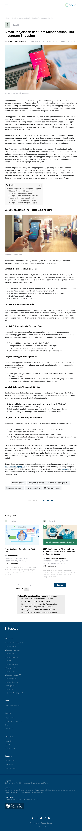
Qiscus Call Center (11, 682)
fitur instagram (18, 483)
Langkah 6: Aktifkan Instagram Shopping (24, 202)
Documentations (10, 768)
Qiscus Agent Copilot (12, 664)
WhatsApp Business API (13, 675)
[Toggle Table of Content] (38, 185)
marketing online (33, 488)
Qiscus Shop (9, 653)
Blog (6, 725)
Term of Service (46, 823)
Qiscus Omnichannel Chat (14, 643)
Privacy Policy (34, 823)
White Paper (9, 728)
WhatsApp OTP (10, 686)
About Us (8, 741)
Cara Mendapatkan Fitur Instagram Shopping (24, 188)
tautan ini (65, 469)
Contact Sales (10, 761)
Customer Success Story (13, 721)
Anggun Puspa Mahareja (56, 558)
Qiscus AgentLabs (11, 646)
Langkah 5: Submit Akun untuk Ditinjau (23, 200)
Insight (7, 18)
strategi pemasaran (52, 488)
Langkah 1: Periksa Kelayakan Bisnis (22, 191)
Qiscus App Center (11, 657)
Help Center (9, 764)
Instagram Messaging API (15, 467)
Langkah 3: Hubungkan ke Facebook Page (25, 195)
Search (60, 585)
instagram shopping (14, 488)
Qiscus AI (8, 661)
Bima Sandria (13, 556)
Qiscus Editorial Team (17, 41)
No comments (12, 563)
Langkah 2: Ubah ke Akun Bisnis (21, 193)
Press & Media (10, 748)
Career (7, 744)
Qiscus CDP (9, 689)
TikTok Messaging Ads (12, 705)
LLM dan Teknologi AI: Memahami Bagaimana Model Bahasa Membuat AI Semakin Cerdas (59, 551)
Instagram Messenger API (14, 693)
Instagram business (36, 483)
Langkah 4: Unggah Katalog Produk (22, 198)
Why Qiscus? (9, 718)
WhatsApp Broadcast (12, 650)
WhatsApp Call (10, 668)
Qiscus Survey (10, 671)
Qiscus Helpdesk (10, 678)
